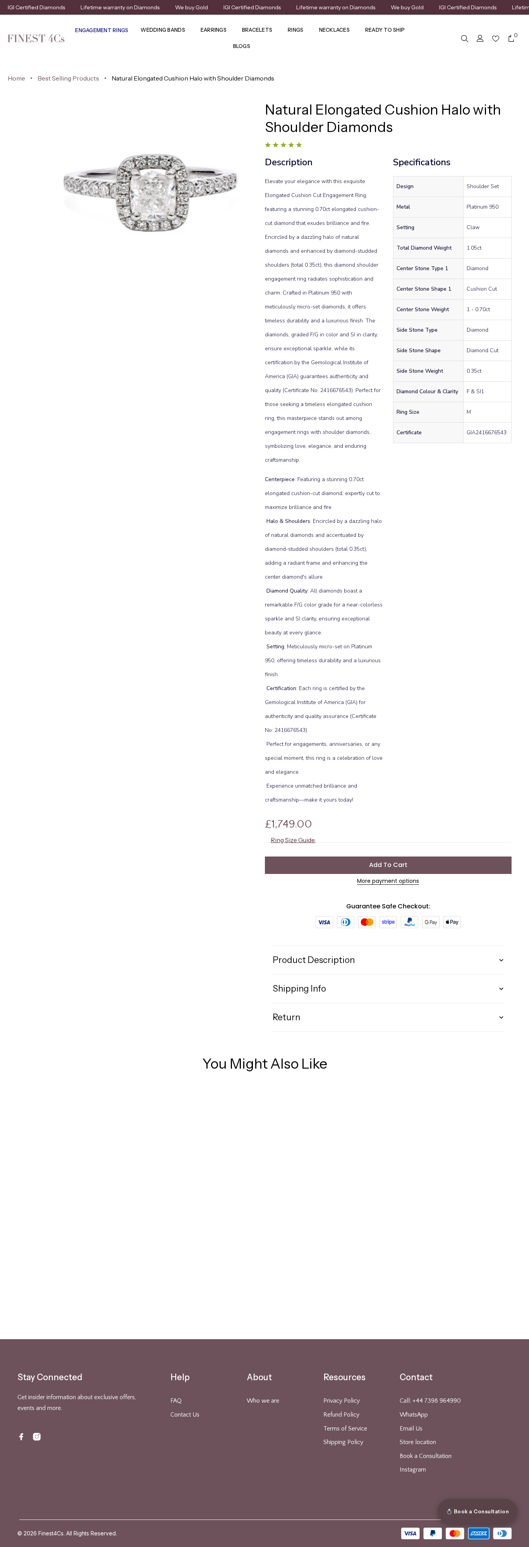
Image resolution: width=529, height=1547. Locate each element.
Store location (418, 1442)
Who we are (263, 1400)
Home (16, 78)
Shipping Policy (343, 1442)
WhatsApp (414, 1414)
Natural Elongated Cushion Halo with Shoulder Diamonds (193, 78)
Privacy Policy (341, 1400)
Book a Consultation (426, 1456)
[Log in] (480, 38)
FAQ (176, 1400)
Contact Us (184, 1414)
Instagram (413, 1469)
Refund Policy (341, 1414)
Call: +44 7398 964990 (430, 1400)
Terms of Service (345, 1428)
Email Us (411, 1428)
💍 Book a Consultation (477, 1511)
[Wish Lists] (495, 38)
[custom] (21, 1436)
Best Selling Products (68, 78)
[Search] (464, 38)
